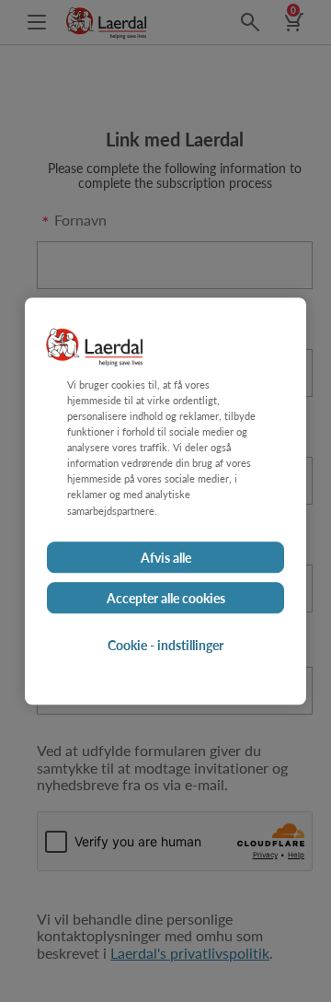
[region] (165, 501)
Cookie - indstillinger (165, 644)
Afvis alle (166, 557)
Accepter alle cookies (166, 597)
